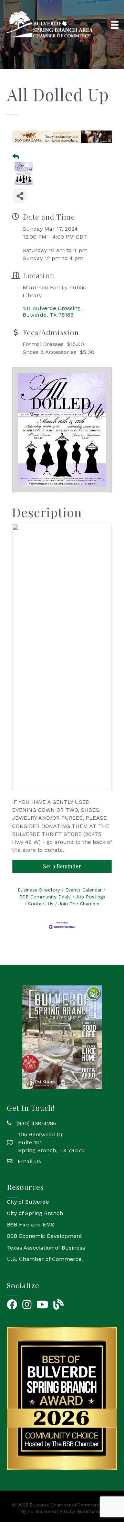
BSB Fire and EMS (30, 1224)
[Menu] (114, 24)
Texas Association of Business (46, 1247)
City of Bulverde (28, 1201)
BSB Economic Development (44, 1236)
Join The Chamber (79, 903)
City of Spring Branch (35, 1213)
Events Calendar (83, 890)
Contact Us (40, 903)
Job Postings (90, 896)
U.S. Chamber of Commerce (44, 1259)
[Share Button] (20, 195)
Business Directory (39, 890)
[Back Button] (15, 157)
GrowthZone (90, 1511)
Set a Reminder (62, 866)
